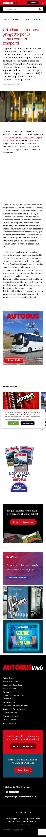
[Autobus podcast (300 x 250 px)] (23, 602)
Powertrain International (13, 695)
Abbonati (33, 3)
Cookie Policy (26, 419)
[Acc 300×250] (23, 636)
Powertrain (7, 692)
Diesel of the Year (10, 712)
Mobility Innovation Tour (13, 719)
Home (5, 19)
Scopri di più (23, 770)
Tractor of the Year (11, 716)
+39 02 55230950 (12, 792)
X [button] (41, 412)
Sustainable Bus (9, 688)
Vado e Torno (8, 678)
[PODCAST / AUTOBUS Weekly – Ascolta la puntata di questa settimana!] (21, 402)
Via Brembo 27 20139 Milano (17, 787)
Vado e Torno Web (10, 681)
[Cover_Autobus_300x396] (23, 338)
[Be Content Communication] (18, 830)
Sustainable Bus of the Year (14, 709)
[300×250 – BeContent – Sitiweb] (23, 568)
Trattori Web (8, 699)
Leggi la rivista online (23, 522)
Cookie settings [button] (27, 423)
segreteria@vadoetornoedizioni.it (20, 797)
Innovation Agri (9, 723)
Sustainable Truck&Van (12, 685)
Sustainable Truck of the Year (15, 705)
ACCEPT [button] (13, 423)
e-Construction (9, 702)
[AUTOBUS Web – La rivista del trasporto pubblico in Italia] (10, 3)
